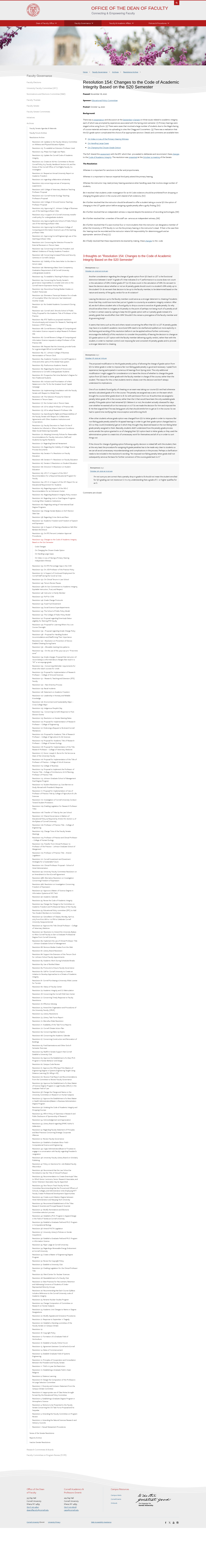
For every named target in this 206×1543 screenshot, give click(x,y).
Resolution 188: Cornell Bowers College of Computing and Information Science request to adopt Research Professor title (54, 331)
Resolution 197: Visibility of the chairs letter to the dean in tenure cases (54, 262)
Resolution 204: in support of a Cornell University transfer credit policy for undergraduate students (54, 215)
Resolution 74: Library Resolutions (45, 1013)
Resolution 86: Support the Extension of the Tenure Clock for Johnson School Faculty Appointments (54, 955)
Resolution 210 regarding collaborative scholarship (51, 179)
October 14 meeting (151, 157)
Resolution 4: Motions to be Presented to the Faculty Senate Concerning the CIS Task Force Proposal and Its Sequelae (53, 1407)
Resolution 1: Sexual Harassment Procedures (49, 1427)
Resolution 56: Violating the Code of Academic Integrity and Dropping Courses (54, 1108)
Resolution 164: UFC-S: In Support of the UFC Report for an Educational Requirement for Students (54, 483)
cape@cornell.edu (71, 1510)
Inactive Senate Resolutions (40, 1442)
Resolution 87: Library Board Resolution (47, 950)
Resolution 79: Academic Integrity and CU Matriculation (53, 990)
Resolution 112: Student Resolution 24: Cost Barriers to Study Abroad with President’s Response (52, 785)
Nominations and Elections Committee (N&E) (46, 93)
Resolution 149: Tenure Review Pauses (46, 583)
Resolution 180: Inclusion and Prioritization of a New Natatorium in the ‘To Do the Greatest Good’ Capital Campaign (52, 384)
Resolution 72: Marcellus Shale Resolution (47, 1021)
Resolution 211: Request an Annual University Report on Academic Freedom (53, 174)
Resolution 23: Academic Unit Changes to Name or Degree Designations (54, 1310)
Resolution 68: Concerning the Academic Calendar (51, 1035)
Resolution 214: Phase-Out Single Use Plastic (48, 151)
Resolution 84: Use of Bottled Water (46, 964)
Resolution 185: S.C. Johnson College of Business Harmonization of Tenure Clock (50, 354)
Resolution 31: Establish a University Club (47, 1264)
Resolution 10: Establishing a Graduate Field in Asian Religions (51, 1371)
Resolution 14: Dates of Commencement (47, 1350)
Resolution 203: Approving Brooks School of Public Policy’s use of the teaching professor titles (54, 222)
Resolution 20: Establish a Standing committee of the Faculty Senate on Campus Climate (52, 1324)
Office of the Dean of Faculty (129, 8)
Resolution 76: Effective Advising (44, 1003)
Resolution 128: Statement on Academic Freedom (51, 692)
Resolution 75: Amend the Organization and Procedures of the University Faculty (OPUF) (54, 1008)
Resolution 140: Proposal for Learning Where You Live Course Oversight (52, 625)
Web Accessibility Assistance (101, 1522)
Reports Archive (36, 1437)
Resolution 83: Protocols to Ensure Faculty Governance (53, 967)
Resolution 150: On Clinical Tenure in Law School (50, 579)
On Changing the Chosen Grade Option (49, 550)
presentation (98, 119)
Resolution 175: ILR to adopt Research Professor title (52, 410)
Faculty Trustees (33, 99)
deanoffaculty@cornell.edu (38, 1510)
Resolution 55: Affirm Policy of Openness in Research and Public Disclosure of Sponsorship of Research (53, 1115)
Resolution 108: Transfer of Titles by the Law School (52, 812)
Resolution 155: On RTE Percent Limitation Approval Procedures (51, 534)
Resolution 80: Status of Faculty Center (47, 986)
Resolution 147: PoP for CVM (43, 596)
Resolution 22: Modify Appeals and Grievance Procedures (53, 1315)
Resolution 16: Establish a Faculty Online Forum (50, 1342)
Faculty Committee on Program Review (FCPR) (47, 1455)
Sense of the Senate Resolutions (42, 1433)
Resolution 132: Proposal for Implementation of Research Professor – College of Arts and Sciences (53, 673)
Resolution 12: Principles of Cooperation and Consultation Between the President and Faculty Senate (54, 1361)
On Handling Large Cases (44, 553)
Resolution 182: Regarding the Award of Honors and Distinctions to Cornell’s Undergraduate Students (51, 370)
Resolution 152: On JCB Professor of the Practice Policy (53, 569)
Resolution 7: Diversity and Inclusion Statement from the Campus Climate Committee (53, 1387)
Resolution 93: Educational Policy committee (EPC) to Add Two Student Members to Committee (54, 911)
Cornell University (33, 1522)
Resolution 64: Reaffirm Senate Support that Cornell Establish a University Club (52, 1053)
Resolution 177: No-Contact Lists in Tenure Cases (50, 403)
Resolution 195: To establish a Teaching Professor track (52, 276)
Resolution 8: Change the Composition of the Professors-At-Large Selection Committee (54, 1381)
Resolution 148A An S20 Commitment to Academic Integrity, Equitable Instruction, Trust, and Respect (54, 587)
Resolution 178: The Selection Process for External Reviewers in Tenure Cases (51, 398)
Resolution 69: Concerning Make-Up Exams (48, 1031)
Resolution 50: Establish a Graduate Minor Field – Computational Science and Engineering (50, 1143)
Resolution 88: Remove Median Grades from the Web (52, 947)
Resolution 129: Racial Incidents (43, 688)
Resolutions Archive (37, 137)
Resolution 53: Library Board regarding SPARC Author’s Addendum (53, 1124)
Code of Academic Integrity (100, 157)
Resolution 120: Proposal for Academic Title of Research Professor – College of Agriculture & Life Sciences (53, 735)
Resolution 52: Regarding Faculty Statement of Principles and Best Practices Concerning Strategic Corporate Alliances (53, 1132)
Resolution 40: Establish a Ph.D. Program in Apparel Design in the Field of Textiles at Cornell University (54, 1217)
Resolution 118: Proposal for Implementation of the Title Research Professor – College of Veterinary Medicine (53, 748)
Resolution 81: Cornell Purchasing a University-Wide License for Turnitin (54, 981)
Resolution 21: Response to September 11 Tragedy (51, 1319)
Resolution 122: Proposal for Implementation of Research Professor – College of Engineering (53, 723)
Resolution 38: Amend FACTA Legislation (47, 1228)
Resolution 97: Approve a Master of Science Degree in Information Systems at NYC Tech (52, 891)
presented (133, 157)
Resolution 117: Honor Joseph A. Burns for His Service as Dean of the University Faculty (53, 754)
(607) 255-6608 (70, 1507)
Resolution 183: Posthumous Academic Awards (49, 365)
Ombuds (114, 1503)
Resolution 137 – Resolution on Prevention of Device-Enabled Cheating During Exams (52, 642)
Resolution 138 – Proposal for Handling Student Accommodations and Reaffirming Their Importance (52, 635)
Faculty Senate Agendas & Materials (43, 128)
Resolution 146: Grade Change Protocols (47, 600)
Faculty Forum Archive (38, 133)
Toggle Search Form (176, 2)
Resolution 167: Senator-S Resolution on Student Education (54, 463)
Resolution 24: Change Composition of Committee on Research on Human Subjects (52, 1304)
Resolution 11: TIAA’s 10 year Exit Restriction (48, 1366)
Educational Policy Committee (105, 100)
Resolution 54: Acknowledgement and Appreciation (51, 1119)
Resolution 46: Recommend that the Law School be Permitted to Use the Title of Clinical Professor (51, 1171)
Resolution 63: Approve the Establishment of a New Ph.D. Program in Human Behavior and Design (53, 1059)
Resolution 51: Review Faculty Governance (48, 1138)
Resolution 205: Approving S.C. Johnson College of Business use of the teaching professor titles (54, 209)
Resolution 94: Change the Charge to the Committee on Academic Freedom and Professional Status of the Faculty (54, 905)
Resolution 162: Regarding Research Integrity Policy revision (54, 494)
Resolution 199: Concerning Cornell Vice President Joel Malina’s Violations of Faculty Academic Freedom (53, 250)
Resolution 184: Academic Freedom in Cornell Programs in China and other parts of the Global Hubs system (54, 360)
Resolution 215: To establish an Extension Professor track (53, 148)
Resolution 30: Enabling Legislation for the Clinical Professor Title (55, 1269)
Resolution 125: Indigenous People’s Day (47, 708)
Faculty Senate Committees (38, 111)
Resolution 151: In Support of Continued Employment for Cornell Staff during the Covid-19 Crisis (53, 574)
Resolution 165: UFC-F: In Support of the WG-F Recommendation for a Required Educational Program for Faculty (54, 476)
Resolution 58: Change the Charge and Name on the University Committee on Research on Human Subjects (53, 1093)
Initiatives (31, 117)
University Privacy (54, 1522)
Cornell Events (116, 1499)
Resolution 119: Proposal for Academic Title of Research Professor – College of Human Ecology (53, 741)
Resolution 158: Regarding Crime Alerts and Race (50, 517)
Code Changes (40, 546)
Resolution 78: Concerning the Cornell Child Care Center (53, 994)
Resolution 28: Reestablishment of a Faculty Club (50, 1278)
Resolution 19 (37, 1329)
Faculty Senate (33, 105)
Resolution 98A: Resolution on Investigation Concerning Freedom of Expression (53, 885)
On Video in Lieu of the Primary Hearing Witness (108, 138)
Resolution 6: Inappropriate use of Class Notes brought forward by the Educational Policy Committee (53, 1393)
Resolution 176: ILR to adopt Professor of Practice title (52, 406)
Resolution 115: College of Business (45, 765)
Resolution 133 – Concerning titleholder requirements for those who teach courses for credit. (53, 667)
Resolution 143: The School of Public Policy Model (51, 611)
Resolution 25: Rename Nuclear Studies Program (50, 1299)
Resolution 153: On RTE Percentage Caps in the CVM (52, 565)
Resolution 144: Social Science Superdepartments (51, 607)
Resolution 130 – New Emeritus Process (47, 684)
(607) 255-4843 (33, 1507)
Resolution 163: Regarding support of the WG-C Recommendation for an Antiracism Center (50, 489)
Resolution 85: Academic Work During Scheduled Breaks (53, 960)
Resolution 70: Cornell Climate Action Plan (48, 1028)
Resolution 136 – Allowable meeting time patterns (50, 647)
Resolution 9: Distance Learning (44, 1376)
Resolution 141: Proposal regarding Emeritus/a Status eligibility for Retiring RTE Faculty (52, 619)
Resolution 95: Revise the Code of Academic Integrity (52, 900)
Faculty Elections (34, 82)
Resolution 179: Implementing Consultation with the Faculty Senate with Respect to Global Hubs (54, 391)
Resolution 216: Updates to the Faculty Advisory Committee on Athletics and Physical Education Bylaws (54, 143)
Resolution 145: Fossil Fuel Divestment (46, 603)
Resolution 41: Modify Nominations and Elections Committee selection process (50, 1211)
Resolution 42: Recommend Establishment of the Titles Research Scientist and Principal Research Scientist (52, 1204)
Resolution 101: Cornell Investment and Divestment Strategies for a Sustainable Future (51, 860)
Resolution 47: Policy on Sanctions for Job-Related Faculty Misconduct (54, 1165)
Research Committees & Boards (40, 1449)
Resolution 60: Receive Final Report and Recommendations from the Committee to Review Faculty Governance (54, 1078)
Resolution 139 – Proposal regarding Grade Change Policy (53, 631)
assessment (105, 153)
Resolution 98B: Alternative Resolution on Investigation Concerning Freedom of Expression (53, 879)
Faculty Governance (39, 75)
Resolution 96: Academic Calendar (45, 896)
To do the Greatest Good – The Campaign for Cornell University (153, 1500)
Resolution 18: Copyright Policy (43, 1332)
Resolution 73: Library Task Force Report (47, 1017)
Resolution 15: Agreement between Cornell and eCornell (53, 1346)
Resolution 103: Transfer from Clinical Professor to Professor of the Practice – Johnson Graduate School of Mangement (53, 846)
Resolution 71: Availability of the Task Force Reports (51, 1024)
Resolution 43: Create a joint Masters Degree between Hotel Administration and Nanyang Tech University (52, 1198)
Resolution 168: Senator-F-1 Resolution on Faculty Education (55, 459)
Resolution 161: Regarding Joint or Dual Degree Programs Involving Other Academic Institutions (53, 499)
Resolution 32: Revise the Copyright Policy (48, 1261)
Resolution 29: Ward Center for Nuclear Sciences (51, 1274)
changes (176, 153)
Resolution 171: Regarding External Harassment (49, 443)
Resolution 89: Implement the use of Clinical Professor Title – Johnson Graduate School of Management (54, 942)
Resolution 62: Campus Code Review (46, 1064)
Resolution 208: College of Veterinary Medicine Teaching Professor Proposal (53, 190)
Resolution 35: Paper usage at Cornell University (50, 1244)
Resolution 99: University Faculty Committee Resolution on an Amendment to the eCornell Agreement (54, 872)
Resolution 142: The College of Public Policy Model (51, 614)
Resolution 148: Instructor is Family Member (48, 593)
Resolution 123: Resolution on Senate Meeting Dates (51, 718)
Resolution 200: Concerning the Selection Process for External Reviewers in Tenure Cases (52, 243)
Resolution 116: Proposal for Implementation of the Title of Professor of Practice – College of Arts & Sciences (54, 760)
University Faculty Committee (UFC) (42, 88)
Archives (30, 123)
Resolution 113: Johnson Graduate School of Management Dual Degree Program (54, 779)
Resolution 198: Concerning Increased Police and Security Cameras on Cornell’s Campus (54, 256)
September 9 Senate (131, 119)
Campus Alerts (116, 1495)
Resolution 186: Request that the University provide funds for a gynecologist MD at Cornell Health (54, 347)
